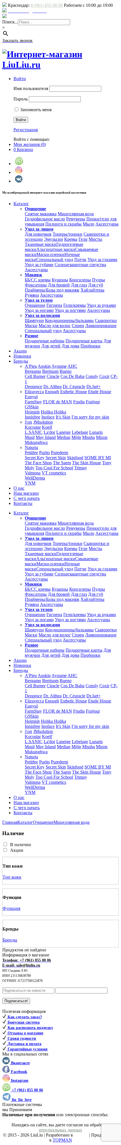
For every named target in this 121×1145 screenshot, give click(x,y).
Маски (31, 325)
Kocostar (33, 427)
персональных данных (60, 1130)
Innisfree (32, 417)
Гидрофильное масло (45, 218)
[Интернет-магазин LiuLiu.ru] (60, 65)
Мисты (95, 239)
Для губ (95, 285)
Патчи (80, 259)
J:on (28, 422)
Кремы (70, 239)
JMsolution (43, 422)
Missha (88, 437)
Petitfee (31, 452)
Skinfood (75, 457)
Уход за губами (39, 264)
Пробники (90, 345)
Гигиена (54, 305)
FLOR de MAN (57, 401)
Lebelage (80, 432)
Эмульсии (53, 239)
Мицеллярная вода (76, 213)
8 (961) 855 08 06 (47, 5)
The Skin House (86, 462)
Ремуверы (75, 218)
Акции (16, 850)
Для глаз (79, 285)
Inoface (48, 417)
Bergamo (33, 371)
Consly (92, 376)
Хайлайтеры (92, 290)
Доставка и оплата (25, 16)
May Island (46, 437)
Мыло (88, 224)
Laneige (63, 432)
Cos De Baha (72, 376)
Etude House (99, 391)
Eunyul (31, 396)
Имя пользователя (31, 88)
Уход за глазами (102, 259)
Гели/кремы (74, 305)
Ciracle (53, 376)
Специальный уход (54, 259)
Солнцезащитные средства (80, 264)
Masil (30, 437)
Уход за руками (101, 305)
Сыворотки (106, 320)
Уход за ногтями (70, 310)
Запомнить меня (35, 109)
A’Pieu (31, 366)
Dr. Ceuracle (74, 386)
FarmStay (33, 401)
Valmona (33, 472)
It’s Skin (63, 417)
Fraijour (93, 401)
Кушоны (60, 279)
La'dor (49, 432)
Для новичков (38, 234)
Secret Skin (56, 457)
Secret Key (34, 457)
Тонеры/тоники (67, 234)
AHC (72, 366)
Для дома (70, 345)
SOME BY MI (97, 457)
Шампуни (34, 320)
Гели (83, 239)
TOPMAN (62, 1140)
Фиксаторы (36, 285)
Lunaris (96, 432)
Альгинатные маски (55, 249)
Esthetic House (73, 391)
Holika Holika (53, 412)
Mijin (76, 437)
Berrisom (50, 371)
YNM (30, 483)
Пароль (21, 99)
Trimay (80, 467)
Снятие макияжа (41, 213)
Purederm (59, 452)
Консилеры (80, 279)
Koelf (47, 427)
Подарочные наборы (44, 340)
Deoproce (33, 386)
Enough (52, 391)
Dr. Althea (52, 386)
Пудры (98, 279)
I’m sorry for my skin (90, 417)
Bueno (65, 371)
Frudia (79, 401)
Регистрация (26, 129)
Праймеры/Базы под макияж (52, 290)
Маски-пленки (50, 254)
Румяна (32, 295)
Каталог (25, 822)
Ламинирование (100, 325)
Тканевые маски (40, 244)
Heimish (32, 412)
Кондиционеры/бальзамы (69, 320)
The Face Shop (38, 462)
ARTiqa (81, 1135)
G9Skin (32, 406)
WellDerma (35, 478)
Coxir (104, 376)
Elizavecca (34, 391)
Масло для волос (55, 325)
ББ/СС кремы (38, 279)
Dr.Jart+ (93, 386)
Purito (44, 452)
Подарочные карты (84, 340)
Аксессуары (106, 224)
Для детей (50, 345)
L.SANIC (33, 432)
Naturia (31, 447)
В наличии (20, 844)
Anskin (44, 366)
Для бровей (59, 285)
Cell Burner (35, 376)
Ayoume (59, 366)
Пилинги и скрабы (63, 224)
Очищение (35, 305)
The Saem (62, 462)
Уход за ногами (39, 310)
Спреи (78, 325)
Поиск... (10, 21)
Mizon (101, 437)
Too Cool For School (54, 467)
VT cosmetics (54, 472)
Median (63, 437)
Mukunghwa (36, 442)
